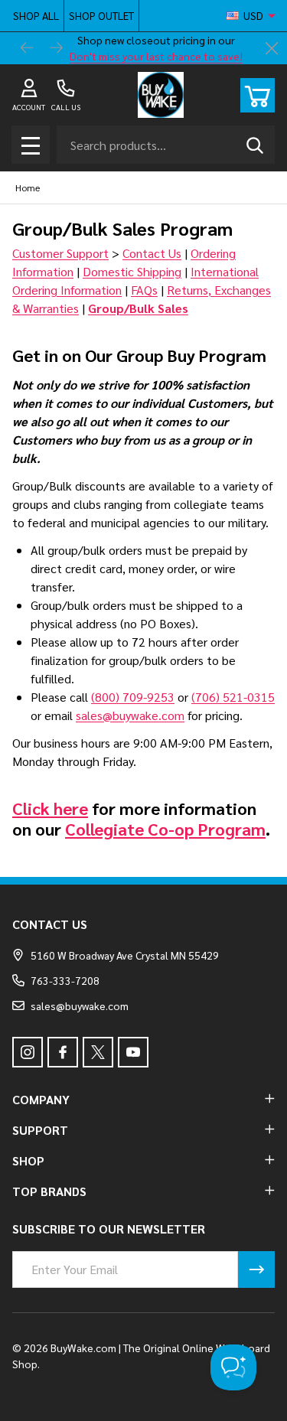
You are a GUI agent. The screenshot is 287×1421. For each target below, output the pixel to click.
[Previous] (27, 48)
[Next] (57, 48)
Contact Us (151, 253)
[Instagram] (27, 1052)
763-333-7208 (65, 980)
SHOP (28, 1160)
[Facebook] (62, 1052)
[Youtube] (133, 1052)
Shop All (36, 15)
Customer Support (60, 253)
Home (27, 187)
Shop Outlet (101, 15)
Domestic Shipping (132, 271)
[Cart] (257, 95)
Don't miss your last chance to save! (156, 56)
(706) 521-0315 (233, 697)
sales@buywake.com (130, 715)
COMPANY (41, 1099)
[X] (97, 1052)
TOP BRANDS (49, 1191)
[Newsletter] (256, 1269)
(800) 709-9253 (132, 697)
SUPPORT (40, 1130)
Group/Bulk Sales (138, 308)
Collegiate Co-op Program (165, 828)
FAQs (144, 290)
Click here (50, 808)
